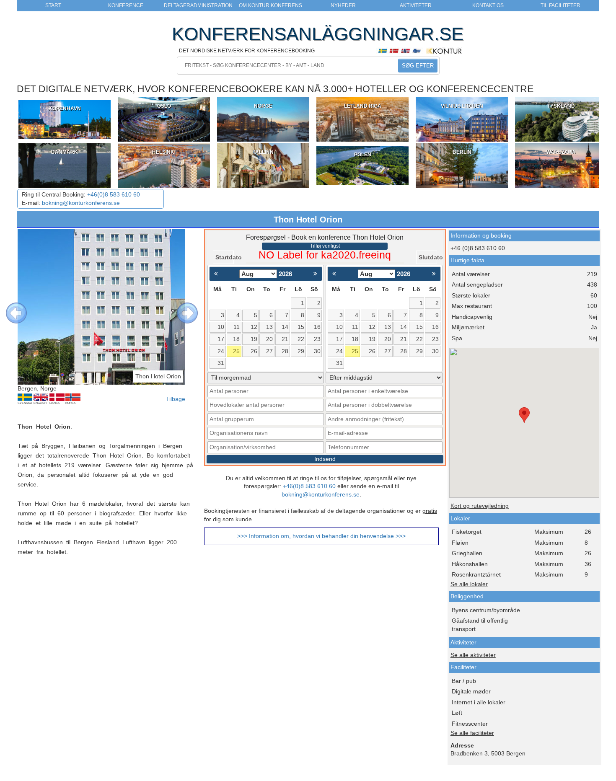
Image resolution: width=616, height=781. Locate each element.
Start (53, 5)
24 (220, 351)
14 (285, 327)
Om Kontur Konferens (270, 5)
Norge (263, 106)
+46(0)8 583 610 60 (113, 194)
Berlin (462, 152)
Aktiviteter (416, 5)
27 (269, 351)
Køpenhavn (65, 108)
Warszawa (561, 152)
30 (317, 351)
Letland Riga (362, 106)
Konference (125, 5)
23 (317, 339)
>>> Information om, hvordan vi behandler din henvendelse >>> (321, 536)
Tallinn (263, 152)
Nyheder (343, 5)
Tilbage (175, 399)
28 (285, 351)
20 (269, 339)
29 (301, 351)
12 (254, 327)
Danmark (64, 152)
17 (220, 339)
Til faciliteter (560, 5)
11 (236, 327)
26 (254, 351)
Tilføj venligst (325, 246)
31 (220, 363)
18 (236, 339)
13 (269, 327)
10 (220, 327)
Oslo (164, 106)
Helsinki (164, 152)
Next (181, 307)
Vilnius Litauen (462, 106)
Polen (362, 155)
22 (301, 339)
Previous (10, 307)
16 (317, 327)
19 (254, 339)
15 (301, 327)
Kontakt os (488, 5)
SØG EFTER (418, 65)
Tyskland (561, 106)
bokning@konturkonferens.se (81, 203)
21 (285, 339)
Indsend (325, 459)
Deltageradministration (198, 5)
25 (236, 351)
